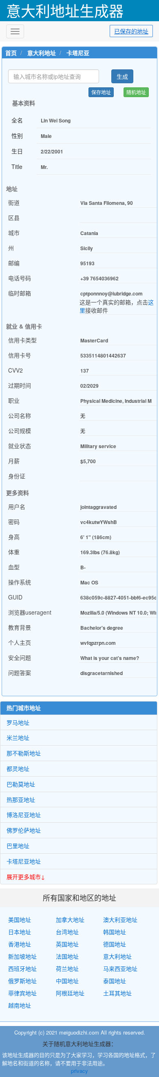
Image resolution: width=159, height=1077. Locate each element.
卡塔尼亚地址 (24, 861)
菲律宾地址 (22, 993)
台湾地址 (67, 932)
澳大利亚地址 (120, 919)
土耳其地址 (117, 993)
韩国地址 (114, 932)
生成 (122, 76)
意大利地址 (41, 53)
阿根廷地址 (70, 993)
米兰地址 (18, 737)
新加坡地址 (22, 956)
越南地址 (19, 1005)
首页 (11, 53)
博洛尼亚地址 (24, 815)
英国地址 (67, 944)
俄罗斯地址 (22, 981)
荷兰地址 (67, 968)
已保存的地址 (131, 31)
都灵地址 (18, 768)
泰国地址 (114, 981)
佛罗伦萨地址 (24, 830)
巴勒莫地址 (21, 784)
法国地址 (67, 956)
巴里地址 (18, 846)
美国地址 (19, 919)
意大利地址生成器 (65, 10)
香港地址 (19, 944)
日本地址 (19, 932)
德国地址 (114, 944)
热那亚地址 (21, 799)
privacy (79, 1071)
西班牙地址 (22, 968)
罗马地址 (18, 722)
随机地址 (136, 92)
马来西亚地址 (120, 968)
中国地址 (67, 981)
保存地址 (101, 92)
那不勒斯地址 (24, 753)
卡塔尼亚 (77, 53)
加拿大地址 (70, 919)
